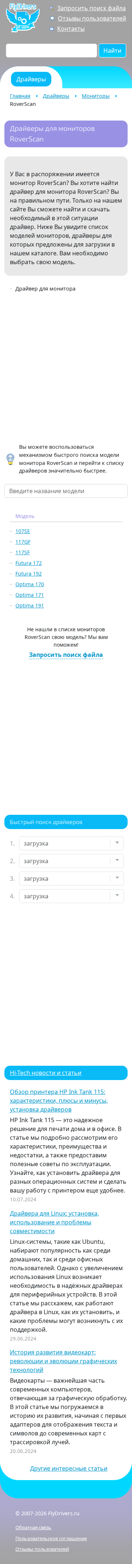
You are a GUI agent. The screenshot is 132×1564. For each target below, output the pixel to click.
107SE (22, 531)
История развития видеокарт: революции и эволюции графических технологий (63, 1361)
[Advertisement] (66, 369)
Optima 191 (29, 605)
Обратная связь (33, 1527)
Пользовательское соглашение (51, 1538)
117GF (22, 541)
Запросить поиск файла (91, 8)
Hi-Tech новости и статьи (45, 1073)
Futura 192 (28, 573)
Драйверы (56, 95)
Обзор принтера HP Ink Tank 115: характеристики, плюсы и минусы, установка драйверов (59, 1100)
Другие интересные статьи (68, 1468)
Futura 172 (28, 562)
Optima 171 (29, 594)
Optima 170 (29, 584)
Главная (20, 95)
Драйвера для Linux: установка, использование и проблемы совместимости (54, 1222)
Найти (112, 51)
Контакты (71, 29)
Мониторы (96, 95)
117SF (22, 552)
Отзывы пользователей (92, 18)
